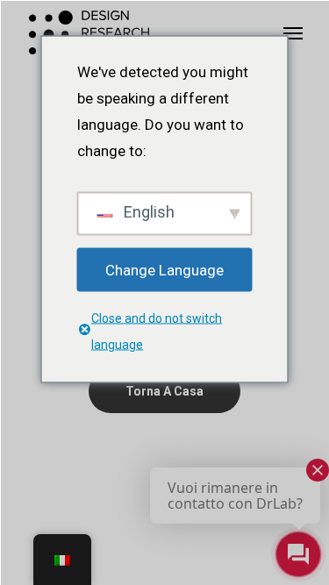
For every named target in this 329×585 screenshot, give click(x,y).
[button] (293, 32)
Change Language (164, 269)
